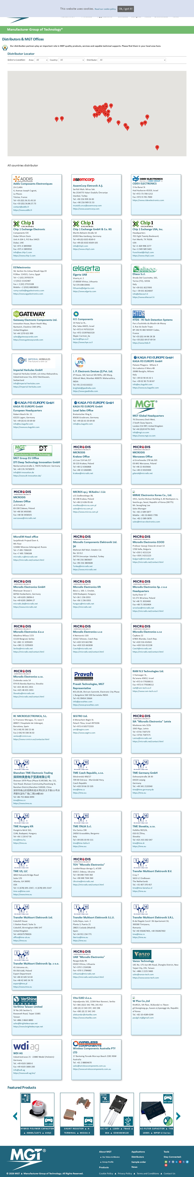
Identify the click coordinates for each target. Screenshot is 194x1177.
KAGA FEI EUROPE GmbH (147, 361)
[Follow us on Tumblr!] (183, 1162)
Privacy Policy (125, 1173)
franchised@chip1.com (143, 252)
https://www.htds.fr (142, 343)
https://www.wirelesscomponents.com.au (92, 1069)
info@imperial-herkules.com (26, 383)
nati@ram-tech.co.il (142, 688)
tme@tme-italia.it (81, 843)
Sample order (139, 1162)
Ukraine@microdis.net (83, 881)
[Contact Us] (165, 1162)
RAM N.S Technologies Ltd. (148, 671)
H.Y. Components (83, 319)
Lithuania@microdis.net (84, 974)
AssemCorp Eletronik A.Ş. (88, 185)
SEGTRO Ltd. (80, 716)
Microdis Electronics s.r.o (87, 632)
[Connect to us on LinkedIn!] (176, 1162)
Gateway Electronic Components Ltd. (35, 320)
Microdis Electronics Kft (87, 587)
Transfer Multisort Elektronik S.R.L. (153, 917)
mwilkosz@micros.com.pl (84, 505)
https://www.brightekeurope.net (28, 1027)
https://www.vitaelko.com (84, 1018)
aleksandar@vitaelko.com (85, 1015)
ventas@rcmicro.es (22, 736)
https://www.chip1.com (83, 249)
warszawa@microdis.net (24, 518)
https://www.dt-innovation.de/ (27, 476)
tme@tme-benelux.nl (142, 888)
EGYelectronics (22, 267)
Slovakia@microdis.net (23, 693)
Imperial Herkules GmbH (28, 370)
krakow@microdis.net (83, 473)
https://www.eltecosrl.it (143, 297)
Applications (138, 1152)
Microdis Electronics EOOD (148, 542)
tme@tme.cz (79, 790)
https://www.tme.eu (22, 803)
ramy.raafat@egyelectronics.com (28, 291)
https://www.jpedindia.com (85, 391)
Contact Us (169, 1173)
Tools (166, 1152)
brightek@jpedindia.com (84, 388)
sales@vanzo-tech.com (143, 974)
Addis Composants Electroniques (32, 183)
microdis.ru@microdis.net (25, 557)
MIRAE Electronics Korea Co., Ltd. (152, 495)
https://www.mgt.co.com (144, 436)
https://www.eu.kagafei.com (146, 388)
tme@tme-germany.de (143, 790)
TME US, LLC (20, 871)
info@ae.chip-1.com (22, 252)
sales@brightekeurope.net (25, 1023)
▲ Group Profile (106, 1162)
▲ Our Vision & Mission (110, 1157)
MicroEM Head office (25, 536)
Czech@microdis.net (82, 648)
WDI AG (18, 1053)
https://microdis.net (82, 607)
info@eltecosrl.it (140, 294)
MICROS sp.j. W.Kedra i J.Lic (89, 492)
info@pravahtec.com (82, 702)
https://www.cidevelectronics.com (148, 200)
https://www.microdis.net (84, 570)
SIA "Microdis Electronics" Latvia (152, 721)
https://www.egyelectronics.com (28, 294)
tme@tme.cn (19, 800)
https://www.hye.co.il (83, 342)
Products (104, 1167)
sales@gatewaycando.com (25, 337)
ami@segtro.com (81, 729)
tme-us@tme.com (21, 891)
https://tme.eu (79, 793)
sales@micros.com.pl (83, 509)
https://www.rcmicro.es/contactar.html (31, 739)
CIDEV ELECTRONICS (145, 183)
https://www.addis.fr (22, 210)
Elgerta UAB (80, 274)
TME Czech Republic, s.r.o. (88, 773)
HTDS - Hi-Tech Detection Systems (153, 320)
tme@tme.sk (138, 843)
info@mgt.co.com (141, 432)
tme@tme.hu (19, 840)
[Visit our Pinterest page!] (180, 1162)
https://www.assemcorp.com (86, 209)
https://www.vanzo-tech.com (146, 978)
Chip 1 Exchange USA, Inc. (148, 229)
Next (178, 1116)
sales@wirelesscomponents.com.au (89, 1066)
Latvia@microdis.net (142, 738)
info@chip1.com (80, 246)
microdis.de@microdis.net (25, 604)
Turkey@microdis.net (82, 566)
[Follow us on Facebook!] (169, 1162)
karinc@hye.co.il (80, 339)
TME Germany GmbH (145, 773)
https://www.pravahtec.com (86, 705)
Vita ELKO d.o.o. (82, 998)
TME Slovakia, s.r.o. (144, 826)
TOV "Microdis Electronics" (89, 864)
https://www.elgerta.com (84, 291)
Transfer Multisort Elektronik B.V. (152, 871)
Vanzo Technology (143, 961)
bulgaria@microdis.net (143, 559)
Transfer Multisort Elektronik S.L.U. (93, 917)
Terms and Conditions (148, 1173)
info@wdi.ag (19, 1070)
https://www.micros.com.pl (85, 512)
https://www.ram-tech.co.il (145, 691)
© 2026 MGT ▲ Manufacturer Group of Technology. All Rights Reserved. (44, 1173)
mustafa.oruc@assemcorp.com (87, 206)
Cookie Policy (106, 1173)
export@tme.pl (20, 984)
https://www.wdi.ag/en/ (24, 1073)
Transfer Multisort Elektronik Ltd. (33, 917)
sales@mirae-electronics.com (146, 522)
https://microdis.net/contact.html (28, 560)
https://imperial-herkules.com (27, 387)
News (134, 1167)
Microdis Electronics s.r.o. (28, 676)
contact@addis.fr (21, 207)
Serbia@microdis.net (23, 648)
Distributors (138, 1157)
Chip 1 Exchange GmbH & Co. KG (92, 229)
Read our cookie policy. (105, 9)
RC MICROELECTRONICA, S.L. (30, 716)
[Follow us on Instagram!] (173, 1162)
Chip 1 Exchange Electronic (29, 229)
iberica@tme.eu (80, 937)
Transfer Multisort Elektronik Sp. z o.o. (36, 963)
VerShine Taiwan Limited (27, 1006)
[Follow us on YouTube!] (165, 1165)
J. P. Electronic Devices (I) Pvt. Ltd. (93, 371)
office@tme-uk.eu (21, 937)
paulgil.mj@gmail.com (143, 1018)
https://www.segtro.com (84, 733)
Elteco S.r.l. (139, 274)
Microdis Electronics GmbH (29, 587)
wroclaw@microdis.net (143, 608)
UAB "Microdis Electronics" (89, 957)
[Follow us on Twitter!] (187, 1162)
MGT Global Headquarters (148, 415)
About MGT (105, 1152)
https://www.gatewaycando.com (28, 340)
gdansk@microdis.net (143, 473)
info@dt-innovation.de (23, 472)
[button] (118, 123)
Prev (15, 1116)
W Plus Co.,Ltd (141, 1001)
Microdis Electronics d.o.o (28, 632)
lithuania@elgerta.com (83, 288)
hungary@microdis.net (83, 604)
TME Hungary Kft (23, 826)
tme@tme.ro (139, 934)
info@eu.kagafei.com (142, 384)
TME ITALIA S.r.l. (82, 826)
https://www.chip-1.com (24, 256)
